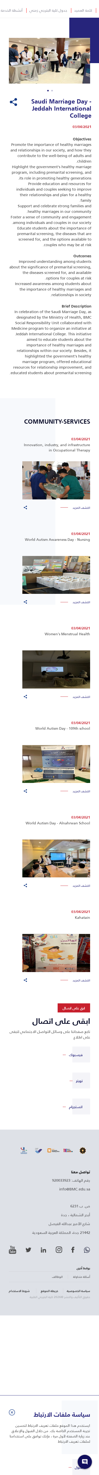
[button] (52, 90)
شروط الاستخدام (19, 1290)
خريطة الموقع (49, 1290)
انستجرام (75, 1106)
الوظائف (57, 1277)
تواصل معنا (80, 1172)
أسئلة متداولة (81, 1277)
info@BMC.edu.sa (74, 1188)
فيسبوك (75, 1054)
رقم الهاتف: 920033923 (71, 1180)
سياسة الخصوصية (78, 1290)
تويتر (79, 1080)
